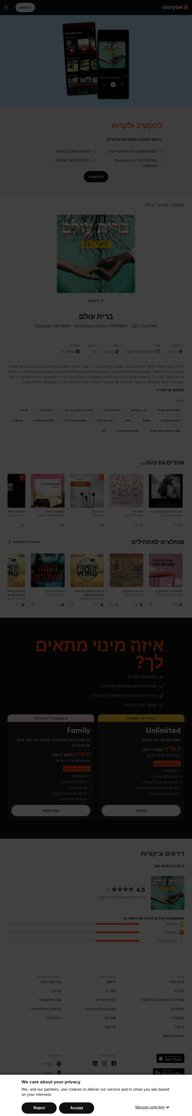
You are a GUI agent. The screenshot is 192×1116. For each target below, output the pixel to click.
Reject (39, 1108)
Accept (76, 1108)
